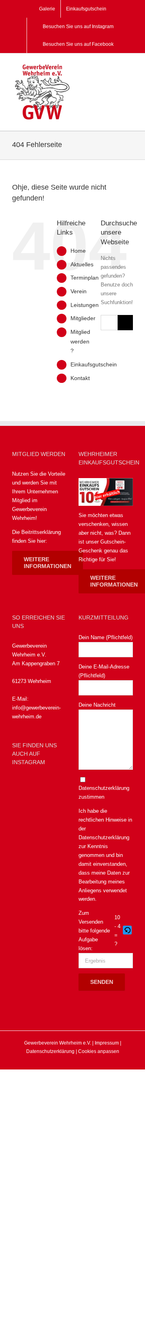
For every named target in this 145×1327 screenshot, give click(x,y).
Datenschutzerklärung (104, 837)
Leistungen (84, 305)
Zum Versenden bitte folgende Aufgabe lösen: (94, 930)
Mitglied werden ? (80, 341)
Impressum (107, 1043)
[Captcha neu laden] (127, 930)
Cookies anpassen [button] (98, 1051)
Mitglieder (82, 318)
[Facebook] (19, 786)
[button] (128, 931)
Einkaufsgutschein (93, 364)
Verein (78, 291)
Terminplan (84, 277)
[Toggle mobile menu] (129, 67)
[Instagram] (38, 786)
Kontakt (80, 378)
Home (78, 250)
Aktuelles (81, 264)
